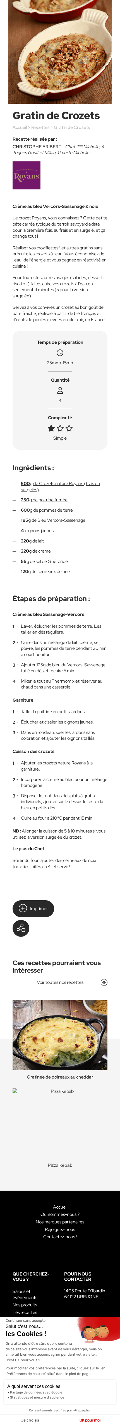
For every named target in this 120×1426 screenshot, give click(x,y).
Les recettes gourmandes (25, 1315)
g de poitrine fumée (44, 500)
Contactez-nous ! (60, 1237)
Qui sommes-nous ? (60, 1214)
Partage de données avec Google (36, 1392)
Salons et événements (25, 1294)
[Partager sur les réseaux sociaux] (21, 928)
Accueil (20, 127)
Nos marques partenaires (60, 1222)
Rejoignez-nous (60, 1229)
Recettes (40, 127)
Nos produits (25, 1305)
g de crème (36, 551)
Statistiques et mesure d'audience (37, 1397)
